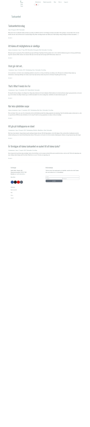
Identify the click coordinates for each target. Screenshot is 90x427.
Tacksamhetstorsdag (16, 26)
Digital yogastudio (47, 2)
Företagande (36, 50)
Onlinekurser (38, 2)
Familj (29, 90)
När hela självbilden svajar (18, 106)
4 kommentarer (11, 90)
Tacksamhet (22, 30)
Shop (55, 2)
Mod (40, 50)
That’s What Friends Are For (19, 86)
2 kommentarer (11, 130)
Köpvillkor (13, 177)
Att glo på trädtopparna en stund (21, 126)
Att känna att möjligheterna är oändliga (24, 46)
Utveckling (49, 50)
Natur (45, 130)
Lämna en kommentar (13, 50)
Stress (33, 70)
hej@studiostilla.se (21, 174)
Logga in (66, 2)
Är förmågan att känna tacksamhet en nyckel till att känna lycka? (34, 146)
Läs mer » (10, 38)
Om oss (60, 2)
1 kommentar (11, 70)
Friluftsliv (35, 130)
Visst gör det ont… (15, 66)
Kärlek (32, 90)
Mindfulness (40, 130)
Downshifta (30, 50)
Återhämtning (29, 70)
